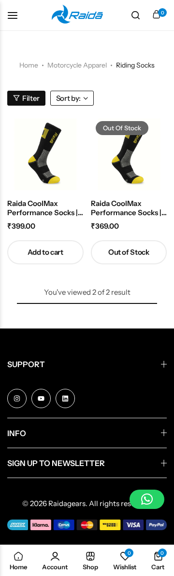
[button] (45, 252)
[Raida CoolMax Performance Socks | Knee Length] (45, 154)
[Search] (135, 15)
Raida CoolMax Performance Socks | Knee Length (42, 208)
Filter (31, 98)
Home (28, 65)
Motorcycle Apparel (77, 65)
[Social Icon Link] (17, 398)
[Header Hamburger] (17, 15)
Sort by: (68, 98)
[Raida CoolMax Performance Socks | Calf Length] (129, 154)
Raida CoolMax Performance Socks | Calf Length (126, 208)
